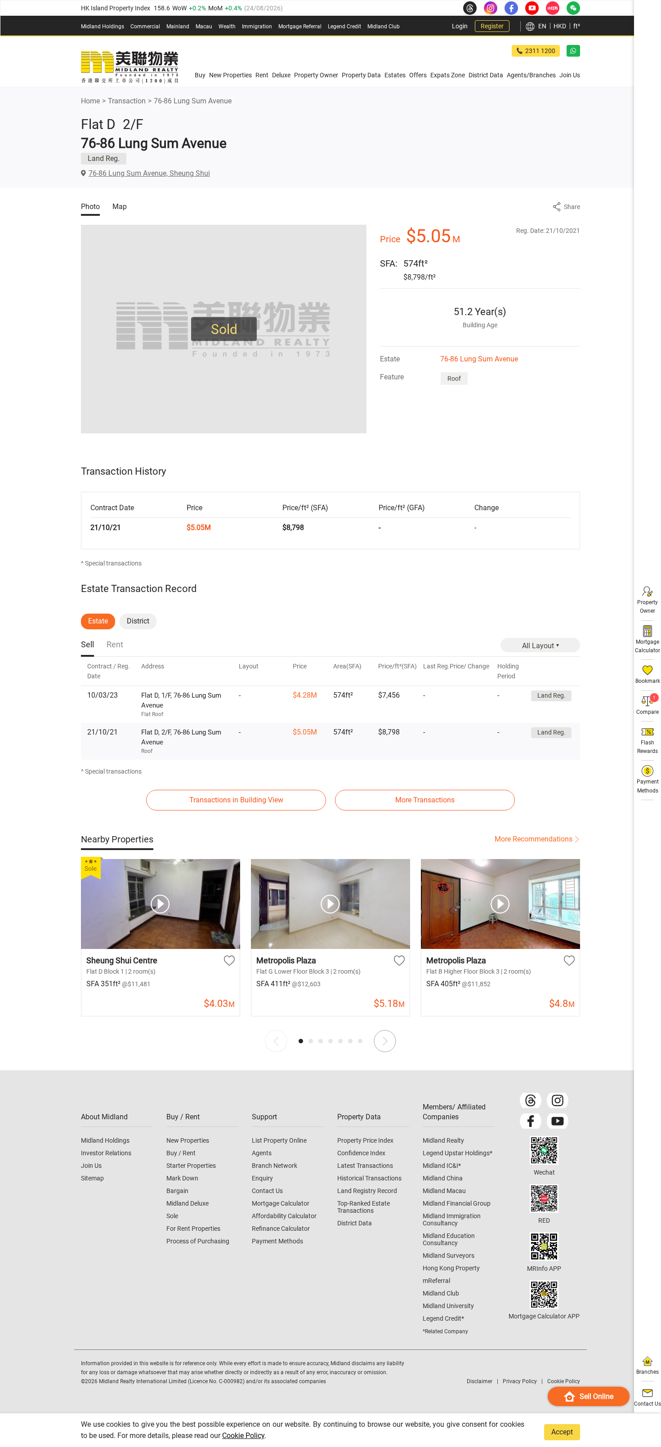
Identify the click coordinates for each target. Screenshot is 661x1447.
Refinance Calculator (281, 1228)
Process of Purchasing (197, 1241)
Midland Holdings (102, 26)
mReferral (436, 1280)
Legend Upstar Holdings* (457, 1153)
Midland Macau (444, 1190)
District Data (354, 1223)
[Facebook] (530, 1121)
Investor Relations (106, 1153)
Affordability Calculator (284, 1216)
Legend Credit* (443, 1318)
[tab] (87, 645)
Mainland (177, 26)
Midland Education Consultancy (449, 1239)
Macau (204, 26)
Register (492, 26)
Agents (262, 1153)
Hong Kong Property (451, 1268)
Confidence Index (361, 1153)
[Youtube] (557, 1121)
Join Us (91, 1165)
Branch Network (274, 1165)
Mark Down (182, 1178)
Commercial (145, 26)
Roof (454, 378)
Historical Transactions (369, 1178)
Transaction (127, 101)
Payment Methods (277, 1241)
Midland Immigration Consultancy (452, 1219)
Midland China (443, 1178)
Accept (562, 1432)
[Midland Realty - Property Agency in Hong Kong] (129, 67)
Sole (172, 1216)
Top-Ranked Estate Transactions (363, 1207)
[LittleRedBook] (544, 1198)
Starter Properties (191, 1165)
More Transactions (425, 800)
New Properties (187, 1140)
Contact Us (267, 1190)
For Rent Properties (193, 1228)
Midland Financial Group (457, 1203)
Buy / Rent (181, 1153)
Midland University (448, 1305)
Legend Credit (344, 26)
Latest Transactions (365, 1165)
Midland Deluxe (187, 1203)
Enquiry (262, 1178)
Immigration (257, 26)
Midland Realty (443, 1140)
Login (460, 26)
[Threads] (530, 1100)
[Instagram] (557, 1100)
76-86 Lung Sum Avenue (193, 101)
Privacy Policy (520, 1381)
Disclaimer (479, 1381)
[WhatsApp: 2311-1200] (573, 51)
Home (90, 101)
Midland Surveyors (448, 1255)
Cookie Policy (243, 1435)
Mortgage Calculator (280, 1203)
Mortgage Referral (300, 26)
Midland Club (383, 26)
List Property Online (279, 1140)
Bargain (177, 1190)
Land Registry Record (367, 1190)
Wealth (227, 26)
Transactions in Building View (236, 800)
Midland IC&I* (442, 1165)
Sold (224, 329)
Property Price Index (365, 1140)
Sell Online (596, 1396)
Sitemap (92, 1178)
